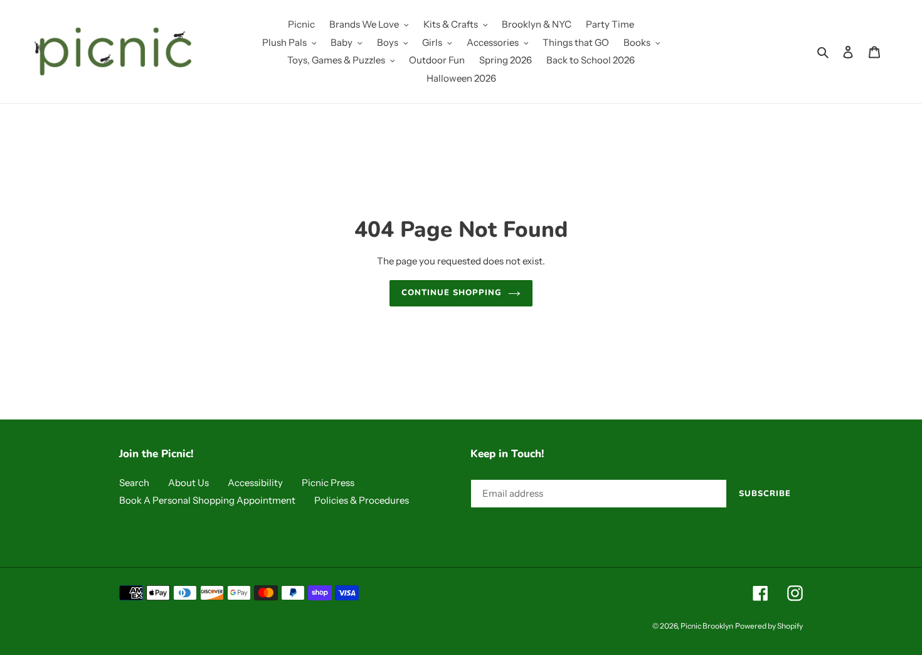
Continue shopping (451, 292)
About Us (188, 483)
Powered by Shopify (769, 626)
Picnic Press (328, 483)
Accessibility (255, 483)
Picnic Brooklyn (707, 626)
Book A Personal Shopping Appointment (207, 500)
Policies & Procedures (361, 500)
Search (134, 483)
